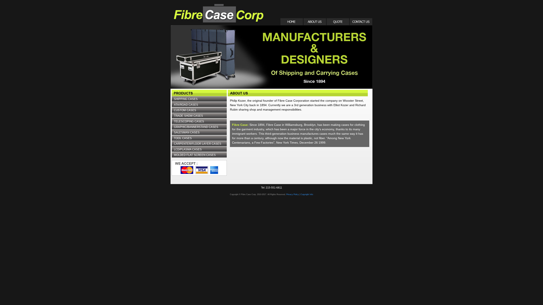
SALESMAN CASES (187, 132)
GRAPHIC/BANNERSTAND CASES (196, 127)
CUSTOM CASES (185, 110)
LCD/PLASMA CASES (188, 149)
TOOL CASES (183, 138)
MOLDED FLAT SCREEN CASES (195, 155)
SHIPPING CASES (186, 99)
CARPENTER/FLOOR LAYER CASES (197, 143)
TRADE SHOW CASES (188, 115)
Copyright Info (307, 194)
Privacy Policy (292, 194)
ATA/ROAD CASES (186, 104)
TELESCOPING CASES (189, 121)
